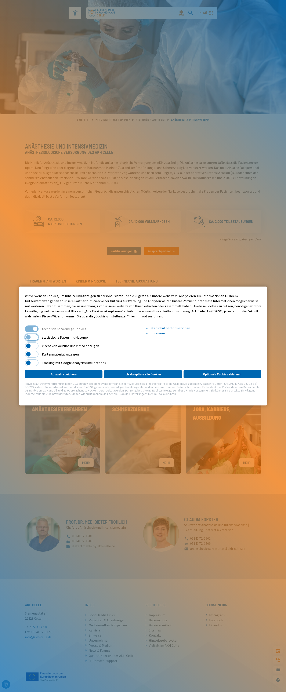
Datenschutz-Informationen (169, 328)
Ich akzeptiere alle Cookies (143, 374)
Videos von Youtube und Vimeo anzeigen (70, 345)
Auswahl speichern (64, 374)
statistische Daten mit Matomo (65, 337)
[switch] (32, 337)
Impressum (156, 333)
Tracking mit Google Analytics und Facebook (74, 362)
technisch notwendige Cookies (64, 329)
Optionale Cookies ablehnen (222, 374)
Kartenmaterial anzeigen (60, 354)
